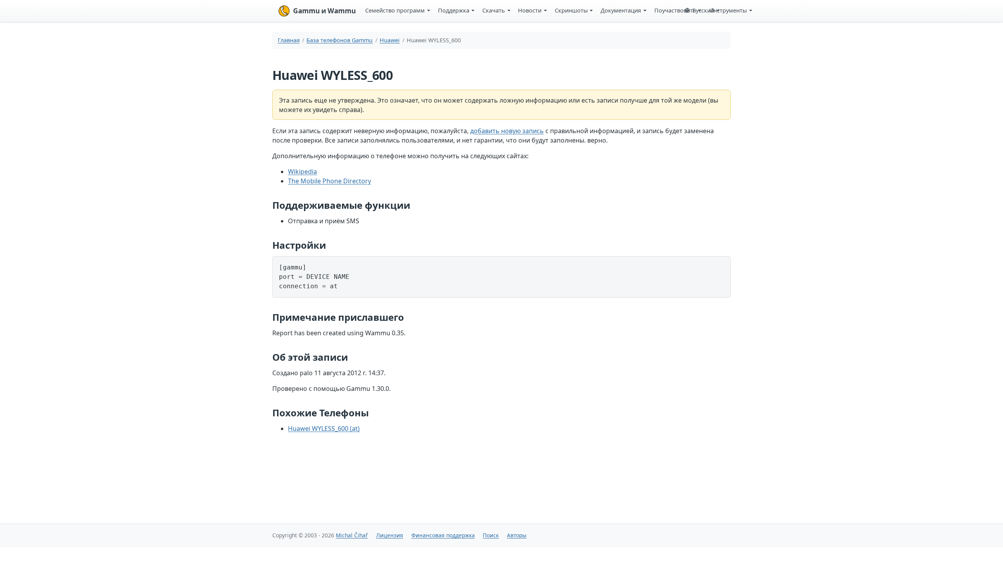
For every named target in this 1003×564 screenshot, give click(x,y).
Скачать (493, 10)
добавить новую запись (507, 131)
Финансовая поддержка (443, 535)
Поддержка (453, 10)
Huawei (390, 40)
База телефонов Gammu (339, 40)
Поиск (491, 535)
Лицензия (389, 535)
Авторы (517, 535)
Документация (621, 10)
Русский (703, 10)
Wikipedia (302, 171)
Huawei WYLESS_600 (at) (324, 428)
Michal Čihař (352, 535)
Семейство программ (395, 10)
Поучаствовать (675, 10)
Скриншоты (571, 10)
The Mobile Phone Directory (329, 181)
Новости (529, 10)
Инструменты (728, 10)
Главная (289, 40)
